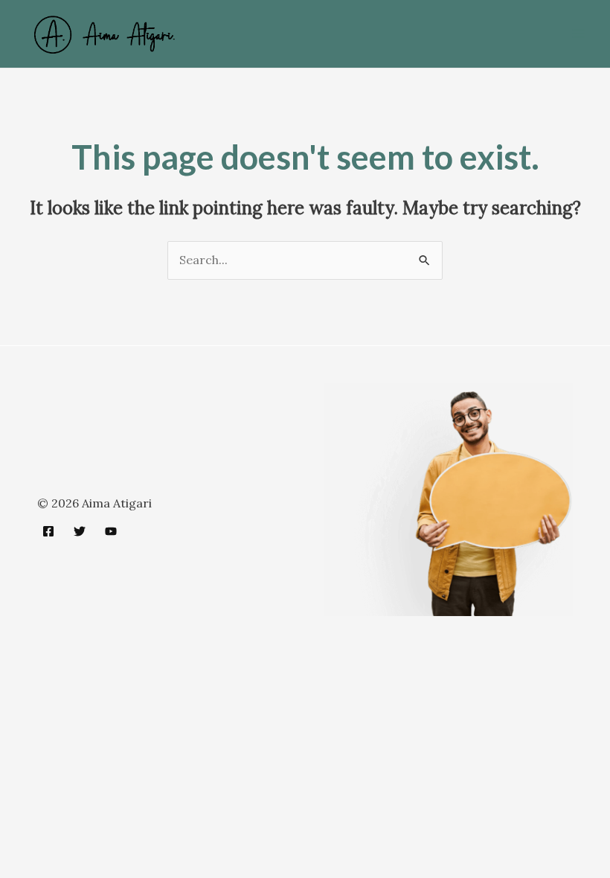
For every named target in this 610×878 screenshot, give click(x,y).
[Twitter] (79, 531)
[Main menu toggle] (578, 33)
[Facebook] (48, 531)
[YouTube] (111, 531)
